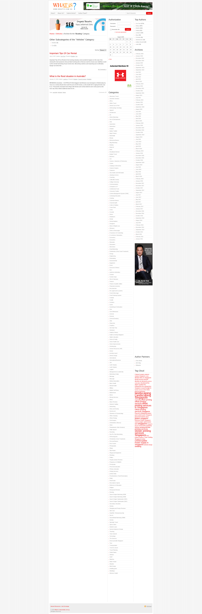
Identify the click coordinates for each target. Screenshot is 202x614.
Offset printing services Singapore (142, 410)
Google (147, 388)
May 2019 (138, 144)
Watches (112, 559)
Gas (111, 309)
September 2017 (140, 190)
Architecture (113, 112)
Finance (112, 281)
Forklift (111, 300)
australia (55, 92)
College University (114, 182)
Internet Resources (55, 606)
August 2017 (139, 192)
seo (136, 424)
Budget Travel (113, 154)
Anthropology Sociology (116, 107)
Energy (111, 253)
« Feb (110, 59)
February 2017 (139, 206)
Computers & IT (114, 186)
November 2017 (140, 185)
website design (148, 444)
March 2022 (139, 81)
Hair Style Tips (113, 327)
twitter (143, 439)
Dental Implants (114, 221)
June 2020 (138, 113)
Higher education (114, 337)
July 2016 (138, 222)
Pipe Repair (113, 450)
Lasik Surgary (113, 364)
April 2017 (138, 201)
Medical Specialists (114, 381)
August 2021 (139, 95)
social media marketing (145, 425)
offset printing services (140, 402)
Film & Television (114, 279)
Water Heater (113, 561)
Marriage (112, 376)
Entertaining (113, 258)
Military (111, 388)
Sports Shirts (113, 524)
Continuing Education (115, 195)
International (113, 358)
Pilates (111, 448)
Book (111, 149)
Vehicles (59, 34)
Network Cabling (114, 404)
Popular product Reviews (116, 459)
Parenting (112, 432)
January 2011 (139, 238)
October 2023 (139, 65)
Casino (111, 163)
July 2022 (138, 72)
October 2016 (139, 215)
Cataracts (112, 170)
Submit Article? (71, 13)
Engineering (113, 256)
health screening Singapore (117, 334)
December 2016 (140, 211)
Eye (111, 270)
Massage (112, 378)
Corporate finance (114, 200)
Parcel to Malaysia (141, 413)
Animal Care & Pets (115, 105)
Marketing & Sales (114, 374)
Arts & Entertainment (115, 119)
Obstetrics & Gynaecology (116, 413)
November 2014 (140, 227)
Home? (53, 13)
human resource (139, 389)
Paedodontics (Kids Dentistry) (117, 427)
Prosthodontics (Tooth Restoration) (119, 476)
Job (111, 362)
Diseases (112, 228)
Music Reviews (113, 401)
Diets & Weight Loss (115, 226)
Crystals (112, 212)
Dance (111, 214)
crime (147, 376)
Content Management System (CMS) (119, 193)
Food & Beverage (114, 293)
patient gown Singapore (145, 415)
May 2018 (138, 171)
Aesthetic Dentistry (114, 98)
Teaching (112, 531)
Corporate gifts (113, 202)
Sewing (111, 506)
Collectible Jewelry (114, 179)
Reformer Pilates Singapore (143, 420)
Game (111, 304)
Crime (111, 209)
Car (53, 45)
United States (113, 552)
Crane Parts (113, 207)
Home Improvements (115, 344)
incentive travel (113, 353)
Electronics (112, 246)
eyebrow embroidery (115, 272)
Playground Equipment (115, 452)
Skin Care (112, 510)
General (112, 314)
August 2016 (139, 220)
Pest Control (113, 443)
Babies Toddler (113, 131)
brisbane (60, 92)
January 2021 (139, 102)
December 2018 (140, 155)
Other (111, 425)
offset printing (146, 400)
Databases (112, 216)
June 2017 (138, 197)
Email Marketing (114, 249)
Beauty (111, 138)
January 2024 (139, 63)
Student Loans (113, 527)
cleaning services (114, 175)
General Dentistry (114, 318)
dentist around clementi (141, 379)
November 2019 (140, 130)
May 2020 (138, 116)
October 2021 (139, 90)
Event (111, 265)
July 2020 (138, 111)
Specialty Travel (114, 522)
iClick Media (139, 360)
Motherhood (113, 392)
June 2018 (138, 169)
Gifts (111, 320)
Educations (112, 244)
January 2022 (139, 86)
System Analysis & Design (116, 529)
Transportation (113, 545)
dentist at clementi (141, 381)
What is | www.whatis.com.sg (62, 609)
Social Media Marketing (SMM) (117, 517)
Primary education (114, 469)
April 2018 (138, 174)
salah (137, 44)
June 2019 (138, 141)
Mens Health (113, 383)
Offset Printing (113, 418)
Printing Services (114, 471)
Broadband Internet (114, 151)
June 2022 (138, 74)
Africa (111, 101)
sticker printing (140, 427)
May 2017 (138, 199)
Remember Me (116, 29)
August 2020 (139, 109)
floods (64, 92)
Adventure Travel (114, 96)
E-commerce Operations (116, 235)
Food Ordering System (115, 295)
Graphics (112, 325)
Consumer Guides (114, 191)
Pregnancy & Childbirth (115, 462)
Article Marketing (114, 117)
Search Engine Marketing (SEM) (118, 494)
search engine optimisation (143, 422)
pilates (147, 416)
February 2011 (139, 236)
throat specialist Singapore (116, 540)
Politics (111, 457)
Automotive (112, 124)
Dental (111, 219)
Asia (111, 121)
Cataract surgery (139, 374)
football (143, 388)
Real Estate (113, 480)
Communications (114, 184)
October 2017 (139, 188)
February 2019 (139, 151)
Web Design (113, 566)
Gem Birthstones (114, 311)
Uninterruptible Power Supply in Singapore (141, 443)
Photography (113, 445)
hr (150, 388)
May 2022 (138, 76)
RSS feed (149, 606)
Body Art (112, 147)
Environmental (113, 260)
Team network (113, 533)
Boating (73, 56)
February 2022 (139, 83)
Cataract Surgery (114, 168)
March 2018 (139, 176)
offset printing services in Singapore (143, 405)
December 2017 (140, 183)
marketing (138, 400)
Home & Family (113, 339)
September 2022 (140, 70)
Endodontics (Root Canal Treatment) (119, 251)
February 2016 (139, 225)
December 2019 (140, 127)
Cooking (112, 198)
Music (111, 399)
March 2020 (139, 120)
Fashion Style (113, 276)
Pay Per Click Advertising (116, 434)
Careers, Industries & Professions (118, 161)
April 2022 (138, 79)
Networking (112, 406)
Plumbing (112, 455)
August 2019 (139, 137)
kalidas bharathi (140, 42)
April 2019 (138, 146)
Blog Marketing (113, 142)
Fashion (112, 274)
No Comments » (102, 69)
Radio (111, 478)
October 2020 (139, 104)
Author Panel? (82, 13)
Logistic (112, 369)
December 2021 (140, 88)
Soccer (111, 515)
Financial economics (115, 286)
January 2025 (139, 56)
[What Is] (65, 10)
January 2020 (139, 125)
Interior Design (113, 355)
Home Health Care (114, 341)
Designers (112, 223)
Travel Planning (114, 550)
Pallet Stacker (113, 429)
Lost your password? (121, 32)
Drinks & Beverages (115, 230)
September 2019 (140, 134)
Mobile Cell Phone (114, 390)
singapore (142, 423)
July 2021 (138, 97)
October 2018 (139, 160)
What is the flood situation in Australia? (68, 76)
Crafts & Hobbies (114, 205)
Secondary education (115, 503)
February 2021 (139, 100)
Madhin (138, 28)
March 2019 (139, 148)
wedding (138, 446)
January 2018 (139, 181)
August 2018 (139, 164)
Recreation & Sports (115, 483)
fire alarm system (142, 383)
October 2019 (139, 132)
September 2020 (140, 107)
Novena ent (113, 411)
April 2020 (138, 118)
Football (112, 297)
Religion (112, 487)
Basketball (112, 135)
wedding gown (113, 568)
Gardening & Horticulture (116, 307)
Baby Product (113, 133)
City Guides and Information (117, 172)
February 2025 (139, 53)
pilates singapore (141, 418)
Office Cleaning (113, 415)
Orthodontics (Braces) (115, 422)
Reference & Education (115, 485)
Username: (113, 23)
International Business (115, 360)
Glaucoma (112, 323)
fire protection (113, 288)
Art (110, 114)
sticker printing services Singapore (143, 433)
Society (111, 520)
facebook (144, 383)
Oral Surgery (113, 420)
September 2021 (140, 93)
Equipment (112, 263)
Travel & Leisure (82, 79)
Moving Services (114, 397)
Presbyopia (112, 464)
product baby (113, 473)
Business (112, 156)
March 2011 (139, 234)
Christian (138, 37)
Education (112, 242)
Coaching (112, 177)
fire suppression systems (116, 290)
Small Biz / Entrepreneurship (117, 513)
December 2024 (140, 58)
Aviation (54, 42)
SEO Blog (138, 363)
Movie (111, 395)
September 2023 (140, 67)
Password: (113, 26)
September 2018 (140, 162)
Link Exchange (65, 606)
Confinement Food (114, 189)
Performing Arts (114, 436)
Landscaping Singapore (143, 396)
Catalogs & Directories (115, 165)
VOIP (111, 557)
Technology (113, 536)
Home (52, 34)
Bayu (137, 35)
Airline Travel (113, 103)
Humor (111, 351)
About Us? (61, 13)
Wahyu (137, 25)
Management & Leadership (116, 371)
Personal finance (114, 441)
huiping (137, 30)
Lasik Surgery (113, 367)
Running (112, 492)
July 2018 (138, 167)
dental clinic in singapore (143, 378)
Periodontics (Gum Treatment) (117, 439)
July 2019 (138, 139)
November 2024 (140, 60)
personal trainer (140, 417)
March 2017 (139, 204)
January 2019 (139, 153)
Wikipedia (138, 365)
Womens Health (114, 573)
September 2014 (140, 229)
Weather (89, 79)
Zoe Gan (63, 56)
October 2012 (139, 232)
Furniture (112, 302)
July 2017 (138, 195)
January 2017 (139, 208)
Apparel (112, 110)
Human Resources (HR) (116, 348)
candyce (65, 79)
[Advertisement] (74, 21)
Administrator (139, 39)
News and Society (114, 408)
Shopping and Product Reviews (118, 508)
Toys (111, 543)
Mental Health (113, 385)
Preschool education (115, 466)
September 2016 (140, 218)
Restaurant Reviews (115, 489)
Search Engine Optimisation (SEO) (118, 499)
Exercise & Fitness (114, 267)
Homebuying (113, 346)
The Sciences (113, 538)
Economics (112, 237)
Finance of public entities (116, 283)
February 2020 (139, 123)
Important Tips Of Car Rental (63, 53)
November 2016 (140, 213)
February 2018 (139, 178)
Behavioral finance (114, 140)
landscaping (143, 393)
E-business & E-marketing (116, 232)
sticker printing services (142, 428)
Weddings (112, 570)
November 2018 (140, 157)
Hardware (112, 330)
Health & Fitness (114, 332)
